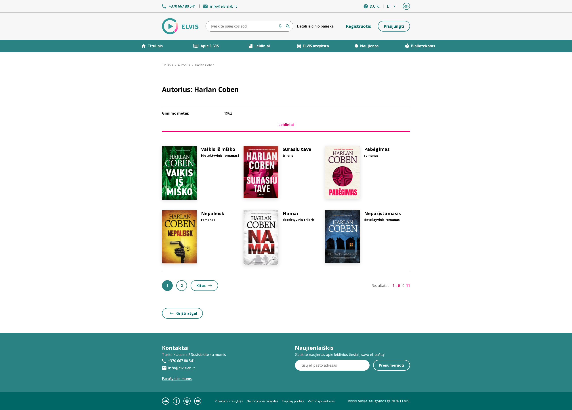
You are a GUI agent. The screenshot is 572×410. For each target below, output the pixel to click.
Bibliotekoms (423, 45)
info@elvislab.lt (223, 6)
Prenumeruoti (391, 365)
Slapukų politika (293, 401)
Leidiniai (262, 45)
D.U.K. (375, 6)
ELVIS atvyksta (316, 45)
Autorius (184, 65)
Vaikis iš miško (218, 149)
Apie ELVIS (210, 45)
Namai (290, 213)
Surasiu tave (297, 149)
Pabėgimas (377, 149)
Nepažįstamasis (382, 213)
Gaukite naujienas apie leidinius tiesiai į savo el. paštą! (340, 354)
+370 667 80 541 (182, 6)
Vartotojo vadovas (321, 401)
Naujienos (369, 45)
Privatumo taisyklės (229, 401)
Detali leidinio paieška (315, 26)
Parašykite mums (177, 378)
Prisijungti (394, 26)
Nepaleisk (212, 213)
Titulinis (155, 45)
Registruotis (358, 26)
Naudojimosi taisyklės (262, 401)
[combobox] (250, 26)
